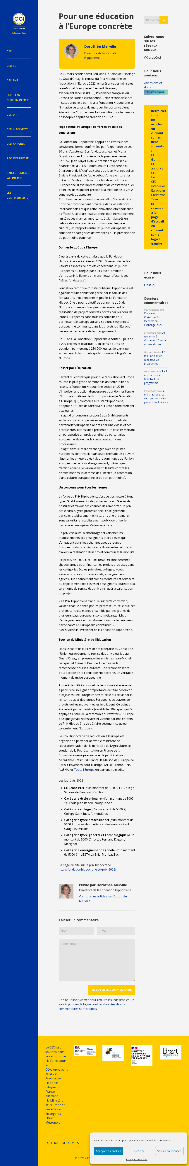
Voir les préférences (169, 1151)
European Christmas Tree (158, 194)
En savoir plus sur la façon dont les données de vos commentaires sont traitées (96, 1004)
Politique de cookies (136, 1159)
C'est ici (149, 285)
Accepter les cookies (108, 1151)
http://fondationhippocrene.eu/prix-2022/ (87, 869)
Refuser (139, 1151)
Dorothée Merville (100, 46)
